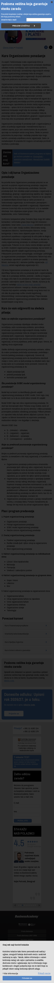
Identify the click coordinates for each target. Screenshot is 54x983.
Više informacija (11, 973)
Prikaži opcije (44, 973)
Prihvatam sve (27, 978)
